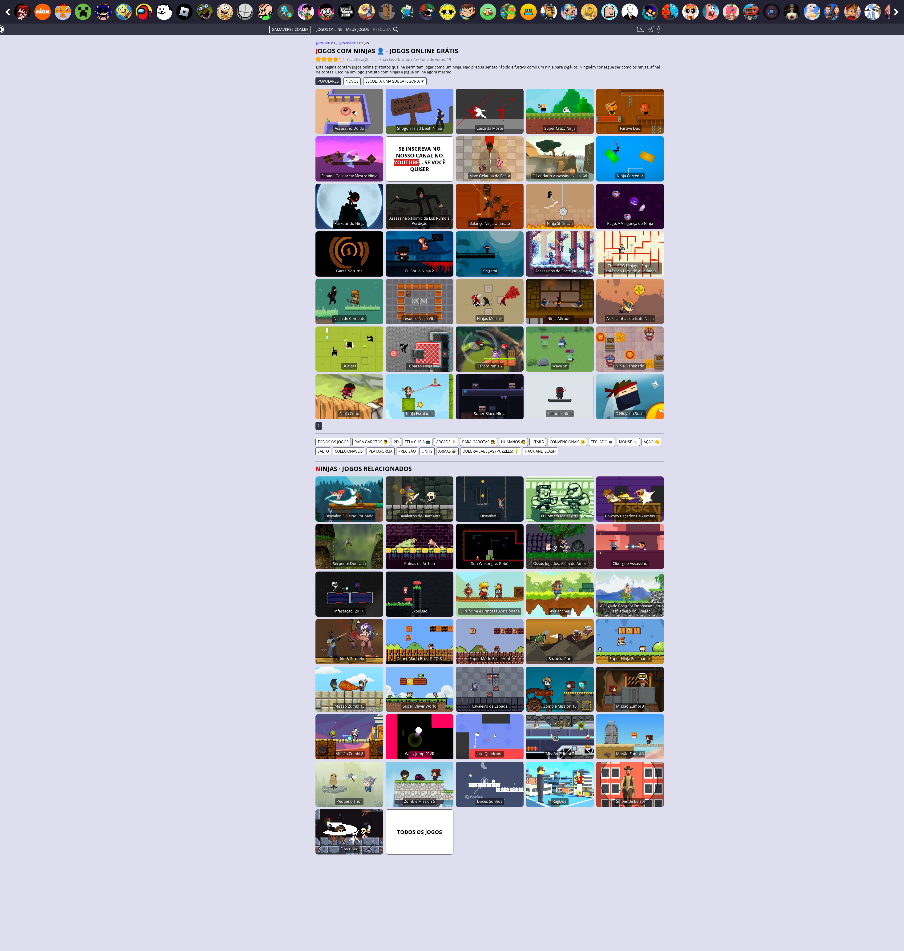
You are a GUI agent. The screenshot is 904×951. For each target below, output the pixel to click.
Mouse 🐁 (628, 441)
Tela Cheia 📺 (417, 441)
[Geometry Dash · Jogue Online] (528, 12)
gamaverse (324, 42)
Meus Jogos (357, 29)
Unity (427, 451)
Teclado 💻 (602, 441)
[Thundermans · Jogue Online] (832, 12)
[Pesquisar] (395, 29)
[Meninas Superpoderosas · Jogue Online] (690, 12)
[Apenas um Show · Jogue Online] (872, 12)
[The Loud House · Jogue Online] (225, 12)
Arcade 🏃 (446, 441)
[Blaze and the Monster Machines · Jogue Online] (751, 12)
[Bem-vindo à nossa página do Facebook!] (660, 32)
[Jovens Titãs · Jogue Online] (306, 12)
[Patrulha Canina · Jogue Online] (549, 12)
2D (396, 441)
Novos (352, 81)
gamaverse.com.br (290, 29)
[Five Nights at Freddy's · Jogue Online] (204, 12)
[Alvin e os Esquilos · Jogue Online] (852, 12)
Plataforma (380, 451)
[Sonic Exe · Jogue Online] (103, 12)
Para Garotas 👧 (478, 441)
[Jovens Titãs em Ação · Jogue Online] (326, 12)
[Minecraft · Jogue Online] (83, 12)
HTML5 (538, 441)
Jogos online (329, 29)
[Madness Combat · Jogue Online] (245, 12)
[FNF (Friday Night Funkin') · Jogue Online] (22, 12)
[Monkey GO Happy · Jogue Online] (63, 12)
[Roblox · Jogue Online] (184, 12)
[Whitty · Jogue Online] (650, 12)
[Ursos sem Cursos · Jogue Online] (387, 12)
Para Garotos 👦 (371, 441)
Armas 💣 (447, 451)
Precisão (407, 451)
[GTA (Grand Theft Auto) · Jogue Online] (346, 12)
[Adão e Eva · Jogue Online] (589, 12)
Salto (323, 451)
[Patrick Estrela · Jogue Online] (710, 12)
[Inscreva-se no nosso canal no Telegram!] (651, 32)
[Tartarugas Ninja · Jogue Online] (508, 12)
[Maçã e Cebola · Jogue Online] (731, 12)
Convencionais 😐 (567, 441)
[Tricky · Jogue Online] (427, 12)
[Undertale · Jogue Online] (164, 12)
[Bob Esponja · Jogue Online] (123, 12)
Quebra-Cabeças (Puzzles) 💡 (490, 451)
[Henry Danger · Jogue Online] (366, 12)
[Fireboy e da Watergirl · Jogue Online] (670, 12)
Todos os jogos (333, 441)
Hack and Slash (540, 451)
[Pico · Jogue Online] (265, 12)
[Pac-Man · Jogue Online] (771, 12)
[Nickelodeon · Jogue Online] (42, 12)
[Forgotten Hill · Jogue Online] (791, 12)
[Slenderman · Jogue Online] (630, 12)
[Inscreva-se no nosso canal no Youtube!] (641, 32)
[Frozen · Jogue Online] (812, 12)
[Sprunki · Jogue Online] (447, 12)
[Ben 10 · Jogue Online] (468, 12)
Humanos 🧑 (513, 441)
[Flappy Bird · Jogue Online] (488, 12)
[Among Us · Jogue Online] (144, 12)
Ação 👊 (651, 441)
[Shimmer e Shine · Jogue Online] (569, 12)
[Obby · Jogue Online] (609, 12)
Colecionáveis (349, 451)
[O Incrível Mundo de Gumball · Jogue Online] (285, 12)
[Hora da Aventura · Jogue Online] (407, 12)
